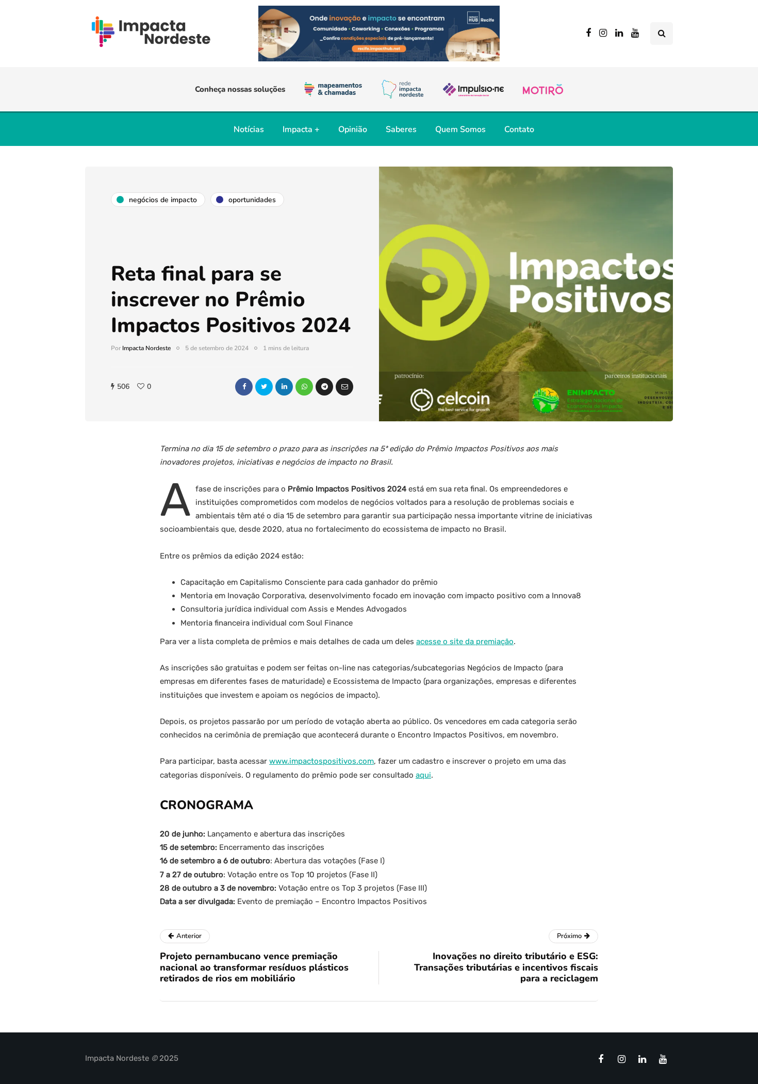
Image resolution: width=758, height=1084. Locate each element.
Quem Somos (460, 129)
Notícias (249, 129)
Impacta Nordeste (146, 348)
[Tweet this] (264, 387)
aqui (423, 775)
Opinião (352, 129)
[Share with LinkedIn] (284, 387)
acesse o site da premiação (465, 641)
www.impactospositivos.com (321, 761)
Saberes (401, 129)
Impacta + (301, 129)
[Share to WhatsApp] (304, 387)
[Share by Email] (344, 387)
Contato (519, 129)
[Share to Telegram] (324, 387)
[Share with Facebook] (244, 387)
